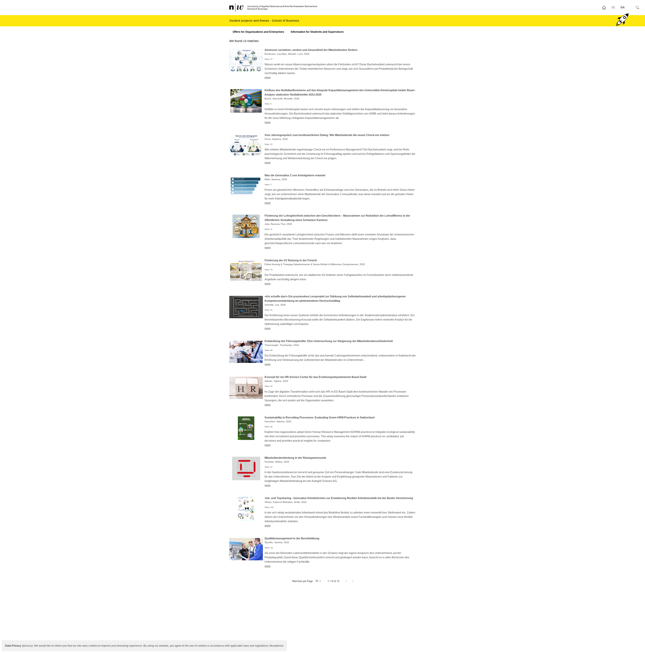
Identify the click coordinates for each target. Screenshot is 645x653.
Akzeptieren (276, 645)
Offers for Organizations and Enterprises (258, 31)
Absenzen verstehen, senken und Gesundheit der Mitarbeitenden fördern (311, 50)
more (268, 77)
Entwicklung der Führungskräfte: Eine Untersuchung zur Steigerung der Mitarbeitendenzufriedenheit (329, 341)
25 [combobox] (316, 581)
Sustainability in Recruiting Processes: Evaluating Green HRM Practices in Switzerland (320, 417)
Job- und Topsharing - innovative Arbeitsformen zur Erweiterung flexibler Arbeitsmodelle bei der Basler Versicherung (339, 498)
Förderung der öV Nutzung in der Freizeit (291, 260)
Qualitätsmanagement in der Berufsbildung (292, 538)
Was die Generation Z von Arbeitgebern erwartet (295, 175)
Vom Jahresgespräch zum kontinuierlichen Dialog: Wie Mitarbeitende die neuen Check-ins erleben (327, 135)
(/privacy (18, 645)
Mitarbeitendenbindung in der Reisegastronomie (295, 457)
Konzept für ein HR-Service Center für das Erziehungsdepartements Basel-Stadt (315, 377)
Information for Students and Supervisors (317, 31)
